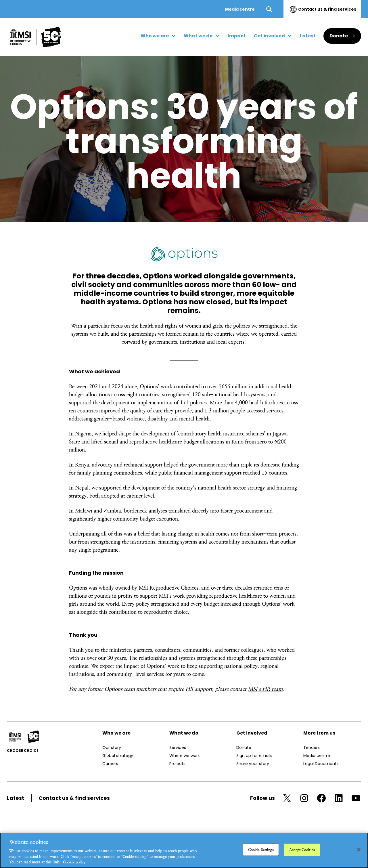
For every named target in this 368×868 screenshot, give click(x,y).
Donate (338, 35)
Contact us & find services (327, 9)
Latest (15, 798)
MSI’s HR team (265, 689)
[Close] (358, 849)
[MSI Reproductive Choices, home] (35, 37)
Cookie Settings (261, 850)
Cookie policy (74, 862)
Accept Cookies (302, 850)
